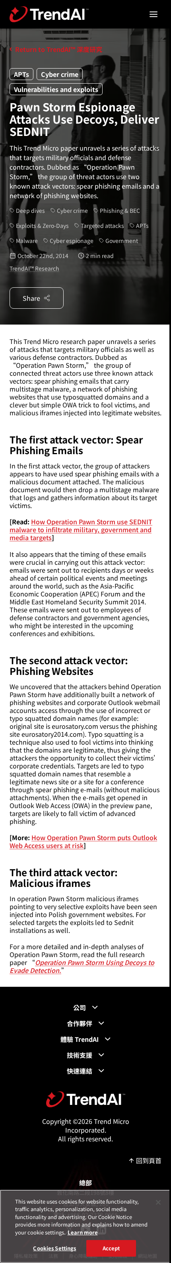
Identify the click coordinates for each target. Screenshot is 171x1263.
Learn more (83, 1232)
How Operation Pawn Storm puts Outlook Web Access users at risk (83, 841)
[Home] (85, 1099)
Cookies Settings (54, 1248)
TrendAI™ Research (34, 268)
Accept (111, 1248)
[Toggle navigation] (153, 14)
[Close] (158, 1202)
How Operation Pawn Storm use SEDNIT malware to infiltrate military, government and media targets (81, 529)
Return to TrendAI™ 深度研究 (58, 49)
